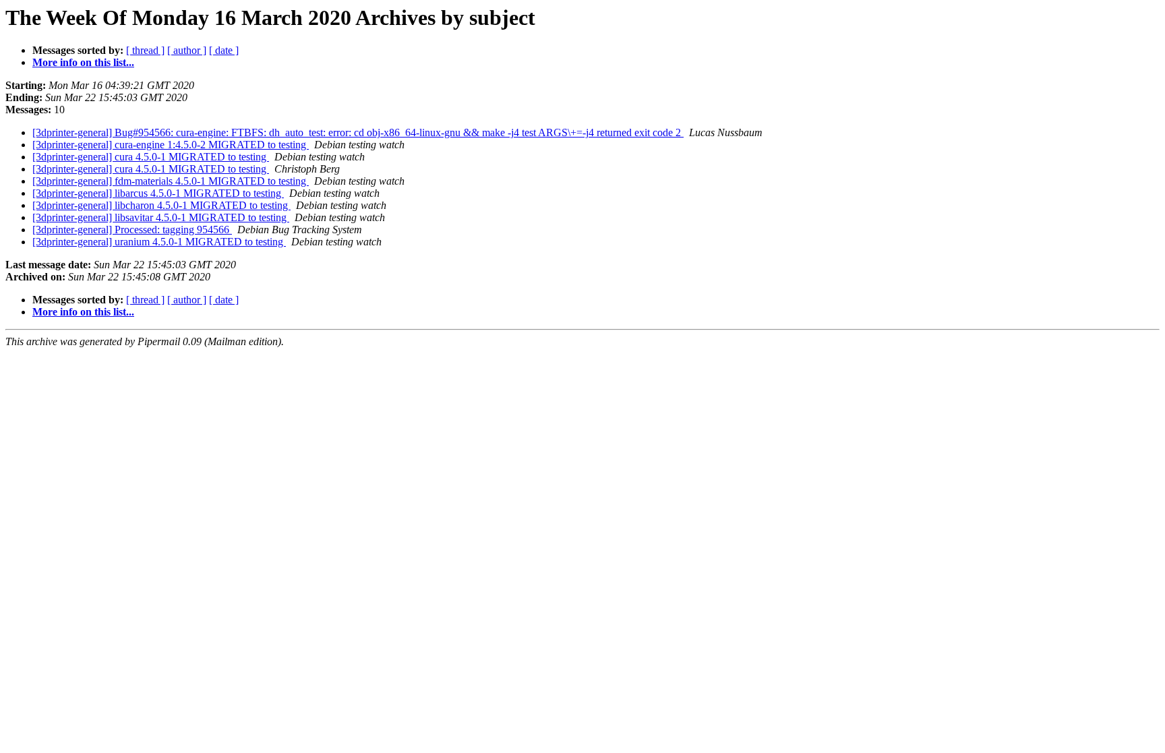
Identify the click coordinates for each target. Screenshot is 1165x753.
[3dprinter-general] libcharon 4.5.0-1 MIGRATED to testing (161, 205)
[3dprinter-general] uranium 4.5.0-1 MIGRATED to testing (159, 241)
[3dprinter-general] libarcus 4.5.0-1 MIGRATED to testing (158, 193)
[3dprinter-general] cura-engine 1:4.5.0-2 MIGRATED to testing (170, 144)
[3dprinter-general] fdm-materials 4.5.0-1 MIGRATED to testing (170, 181)
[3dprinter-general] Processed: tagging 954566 (132, 229)
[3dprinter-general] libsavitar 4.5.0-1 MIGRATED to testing (160, 217)
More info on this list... (83, 62)
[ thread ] (145, 50)
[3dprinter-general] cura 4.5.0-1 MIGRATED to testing (150, 156)
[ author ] (186, 50)
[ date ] (224, 50)
